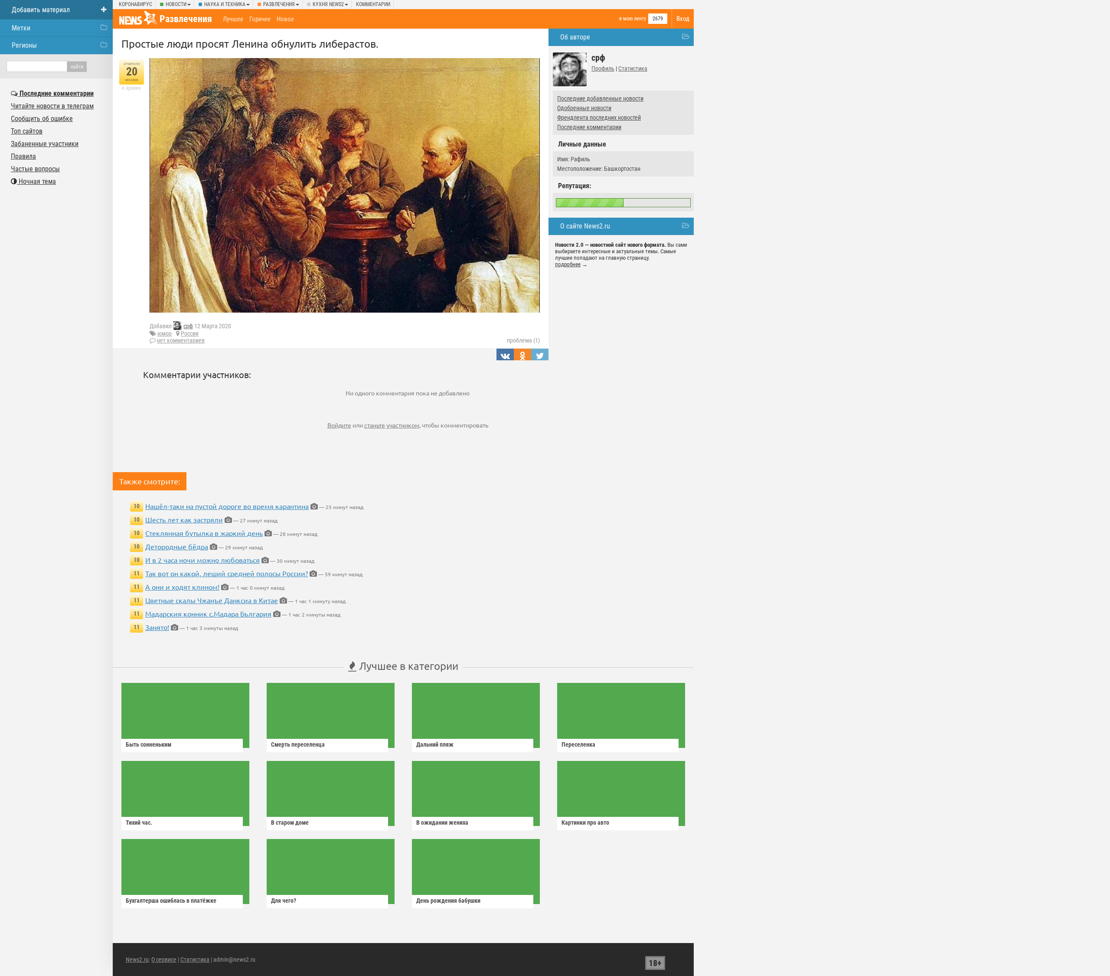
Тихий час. (139, 822)
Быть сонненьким (148, 744)
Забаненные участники (44, 144)
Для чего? (283, 900)
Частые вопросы (35, 169)
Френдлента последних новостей (599, 117)
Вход (682, 19)
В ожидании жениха (442, 822)
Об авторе (575, 37)
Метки (21, 28)
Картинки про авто (585, 822)
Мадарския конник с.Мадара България (208, 613)
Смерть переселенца (298, 744)
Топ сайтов (26, 131)
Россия (190, 333)
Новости (176, 4)
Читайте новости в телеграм (52, 106)
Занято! (157, 627)
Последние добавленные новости (600, 98)
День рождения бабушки (448, 900)
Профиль (602, 68)
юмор (164, 333)
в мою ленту (632, 19)
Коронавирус (135, 4)
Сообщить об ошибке (42, 118)
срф (188, 326)
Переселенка (578, 744)
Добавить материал (41, 10)
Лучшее (233, 19)
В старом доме (290, 822)
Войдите (339, 425)
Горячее (260, 19)
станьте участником (391, 425)
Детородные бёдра (176, 546)
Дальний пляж (435, 744)
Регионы (24, 45)
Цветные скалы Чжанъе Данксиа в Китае (211, 600)
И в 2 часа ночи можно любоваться (202, 559)
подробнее (568, 264)
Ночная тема (36, 181)
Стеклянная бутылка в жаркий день (204, 533)
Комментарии (373, 4)
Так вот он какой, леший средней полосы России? (226, 573)
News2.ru (137, 959)
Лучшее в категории (407, 665)
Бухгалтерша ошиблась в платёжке (171, 900)
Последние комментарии (589, 127)
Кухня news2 (328, 4)
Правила (23, 156)
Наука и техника (224, 4)
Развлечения (279, 4)
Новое (285, 19)
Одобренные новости (584, 107)
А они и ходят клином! (182, 586)
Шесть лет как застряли (184, 519)
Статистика (632, 68)
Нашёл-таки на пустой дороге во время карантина (227, 506)
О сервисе (163, 959)
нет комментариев (181, 340)
